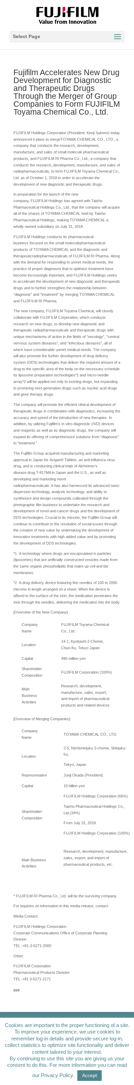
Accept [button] (89, 1075)
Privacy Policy (57, 1075)
